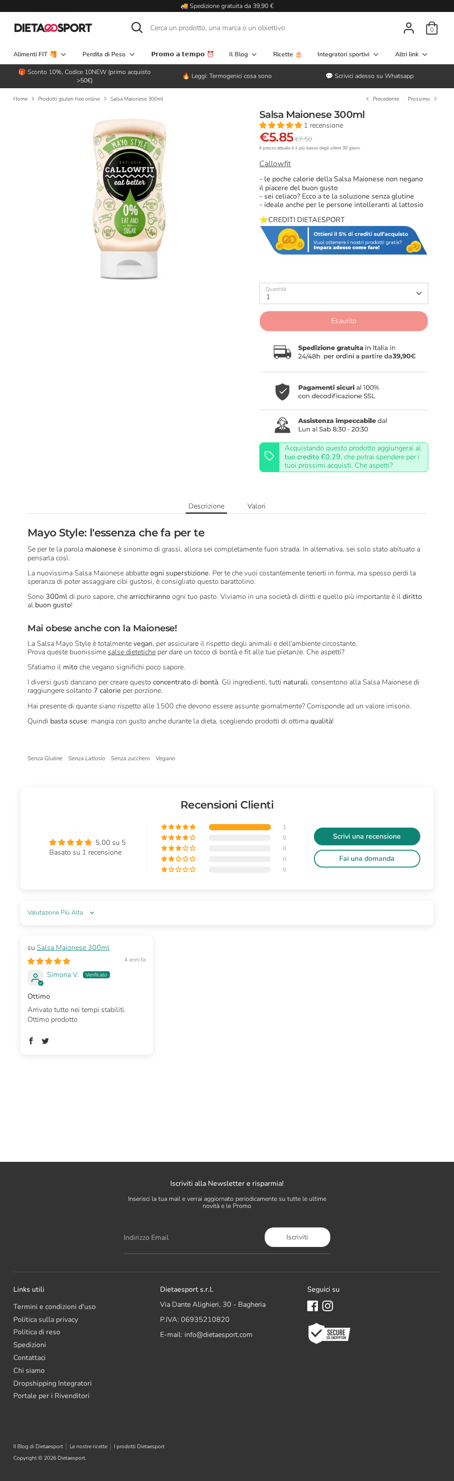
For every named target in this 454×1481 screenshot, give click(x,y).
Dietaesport (71, 1457)
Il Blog (239, 54)
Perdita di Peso (104, 54)
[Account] (409, 28)
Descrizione (206, 506)
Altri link (407, 54)
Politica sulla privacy (45, 1320)
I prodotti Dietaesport (139, 1446)
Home (20, 99)
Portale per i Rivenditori (51, 1396)
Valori (256, 506)
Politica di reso (36, 1332)
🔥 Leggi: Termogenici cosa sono (227, 76)
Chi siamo (29, 1370)
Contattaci (29, 1358)
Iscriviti (297, 1237)
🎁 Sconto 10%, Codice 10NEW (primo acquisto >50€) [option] (84, 76)
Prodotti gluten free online (69, 99)
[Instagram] (327, 1306)
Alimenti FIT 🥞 (36, 54)
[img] (48, 961)
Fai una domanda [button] (367, 859)
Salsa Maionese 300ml (136, 99)
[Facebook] (312, 1306)
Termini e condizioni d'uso (54, 1307)
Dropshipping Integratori (52, 1383)
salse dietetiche (132, 652)
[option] (227, 76)
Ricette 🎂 (287, 54)
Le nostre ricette (88, 1446)
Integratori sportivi (344, 54)
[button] (281, 125)
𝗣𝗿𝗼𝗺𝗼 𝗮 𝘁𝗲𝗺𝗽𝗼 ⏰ (182, 54)
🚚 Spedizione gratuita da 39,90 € (227, 6)
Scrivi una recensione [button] (367, 836)
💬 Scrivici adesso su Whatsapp (369, 76)
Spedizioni (29, 1345)
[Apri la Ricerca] (137, 27)
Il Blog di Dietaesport (38, 1446)
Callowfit (275, 163)
